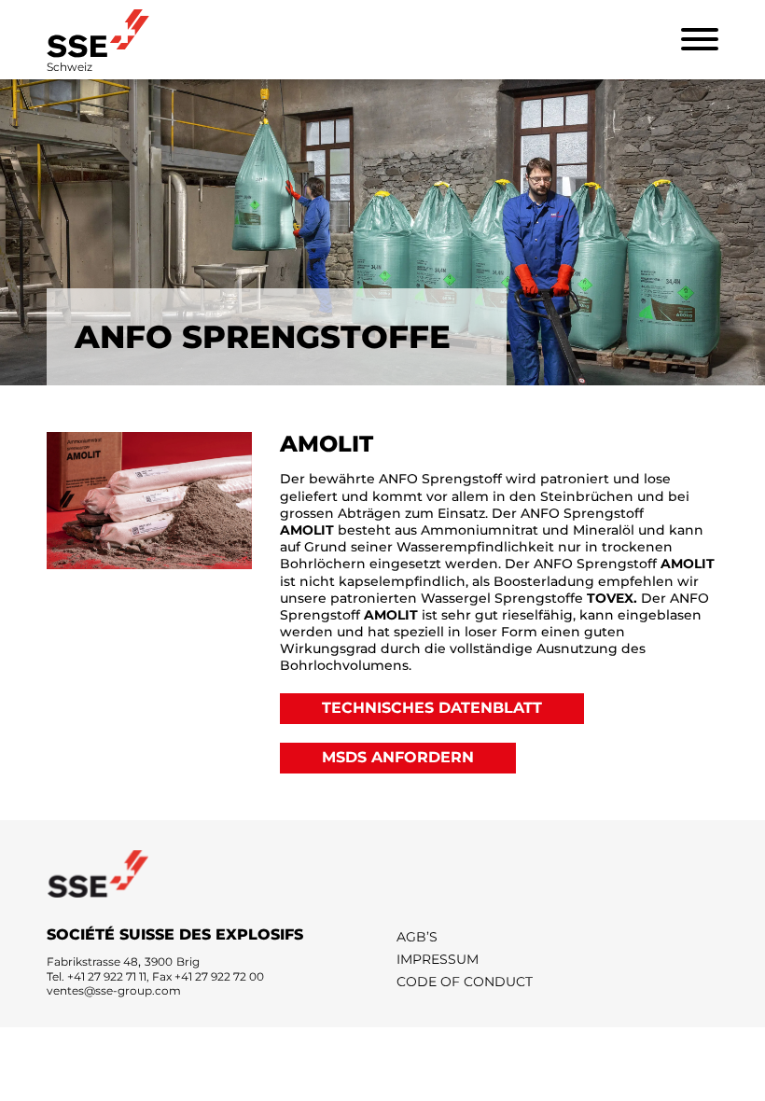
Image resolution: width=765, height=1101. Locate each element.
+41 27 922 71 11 (106, 976)
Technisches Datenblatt (432, 708)
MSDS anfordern (398, 757)
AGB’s (417, 936)
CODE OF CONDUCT (464, 981)
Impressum (437, 959)
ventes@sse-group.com (114, 990)
